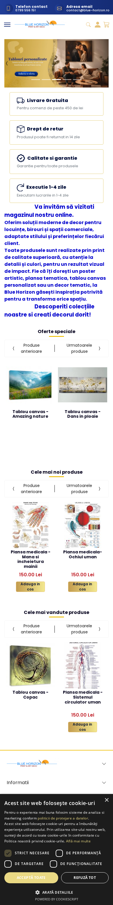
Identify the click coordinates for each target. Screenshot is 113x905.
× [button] (106, 800)
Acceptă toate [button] (31, 877)
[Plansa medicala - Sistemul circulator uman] (82, 665)
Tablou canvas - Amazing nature (30, 414)
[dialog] (56, 849)
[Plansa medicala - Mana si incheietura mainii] (30, 525)
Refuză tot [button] (85, 877)
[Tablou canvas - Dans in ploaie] (82, 385)
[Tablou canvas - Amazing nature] (30, 385)
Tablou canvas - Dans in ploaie (83, 414)
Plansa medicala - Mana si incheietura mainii (30, 557)
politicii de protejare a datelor (63, 818)
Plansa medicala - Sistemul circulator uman (83, 697)
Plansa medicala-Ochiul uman (82, 555)
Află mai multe (78, 841)
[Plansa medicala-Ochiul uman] (82, 525)
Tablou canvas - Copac (30, 695)
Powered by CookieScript (56, 899)
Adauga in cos (30, 586)
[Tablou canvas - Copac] (30, 665)
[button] (7, 63)
